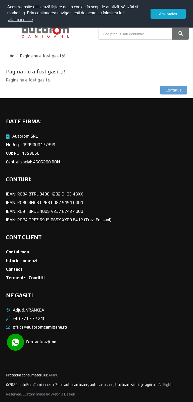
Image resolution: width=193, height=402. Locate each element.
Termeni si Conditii (25, 277)
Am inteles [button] (168, 14)
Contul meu (17, 251)
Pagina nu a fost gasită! (42, 55)
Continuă (174, 90)
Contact (14, 269)
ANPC (53, 375)
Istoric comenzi (21, 260)
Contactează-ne (40, 341)
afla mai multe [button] (20, 20)
